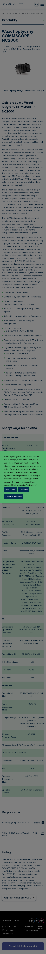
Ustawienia (24, 489)
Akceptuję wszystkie (13, 496)
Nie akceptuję (10, 489)
